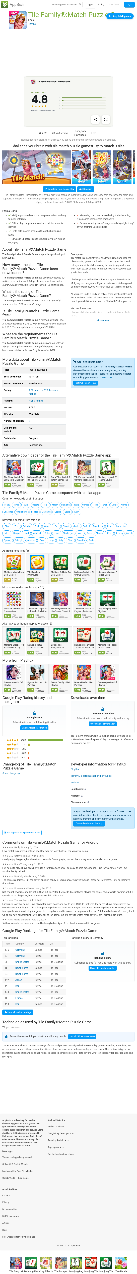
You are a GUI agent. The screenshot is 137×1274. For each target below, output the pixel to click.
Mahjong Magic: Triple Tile (37, 477)
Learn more (106, 377)
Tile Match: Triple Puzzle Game (37, 608)
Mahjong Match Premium (14, 572)
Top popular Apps (56, 1147)
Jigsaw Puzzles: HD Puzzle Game (37, 682)
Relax (109, 526)
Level (26, 533)
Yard (80, 533)
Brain (105, 505)
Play (7, 526)
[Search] (80, 4)
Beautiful (81, 540)
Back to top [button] (129, 1246)
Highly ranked (36, 400)
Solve (47, 533)
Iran (18, 986)
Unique (16, 533)
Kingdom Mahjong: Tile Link (107, 572)
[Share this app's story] (95, 119)
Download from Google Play (60, 189)
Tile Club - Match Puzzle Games (14, 608)
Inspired (34, 512)
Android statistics (56, 1126)
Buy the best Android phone (61, 1154)
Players (99, 533)
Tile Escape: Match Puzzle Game (84, 477)
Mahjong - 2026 (35, 645)
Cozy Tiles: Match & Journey (61, 477)
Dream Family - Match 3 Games (61, 682)
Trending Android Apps (58, 1140)
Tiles (95, 505)
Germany (20, 950)
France (19, 998)
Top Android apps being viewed (17, 1157)
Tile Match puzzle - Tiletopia (84, 608)
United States (22, 962)
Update (35, 505)
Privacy (5, 1202)
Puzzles (57, 512)
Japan (19, 980)
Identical (37, 533)
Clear (46, 526)
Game (124, 505)
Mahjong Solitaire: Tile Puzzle (84, 572)
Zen (16, 526)
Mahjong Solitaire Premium (61, 572)
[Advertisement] (68, 53)
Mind (7, 533)
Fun (56, 526)
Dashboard (114, 4)
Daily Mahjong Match (107, 608)
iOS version (86, 189)
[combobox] (64, 4)
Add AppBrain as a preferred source (23, 832)
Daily (60, 540)
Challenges (68, 533)
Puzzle (76, 505)
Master (76, 526)
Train (91, 540)
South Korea (22, 968)
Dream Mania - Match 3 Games (84, 682)
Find (109, 533)
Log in (129, 4)
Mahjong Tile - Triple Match (107, 645)
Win (26, 505)
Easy (41, 540)
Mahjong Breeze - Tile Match (14, 645)
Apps (90, 4)
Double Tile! (56, 645)
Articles (6, 1223)
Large (51, 540)
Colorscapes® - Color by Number (14, 682)
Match (55, 505)
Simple (129, 533)
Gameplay (121, 526)
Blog (4, 1230)
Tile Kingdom (34, 572)
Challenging (21, 512)
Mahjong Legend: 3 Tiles (107, 477)
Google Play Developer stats (61, 1133)
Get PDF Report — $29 (86, 383)
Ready (7, 505)
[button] (103, 789)
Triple (37, 526)
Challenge (8, 512)
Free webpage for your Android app (18, 1237)
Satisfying (19, 540)
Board (67, 512)
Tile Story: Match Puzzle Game (14, 477)
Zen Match (121, 1271)
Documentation (9, 1209)
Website (75, 782)
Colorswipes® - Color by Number (107, 682)
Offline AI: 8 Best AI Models (15, 1164)
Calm (89, 533)
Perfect (86, 526)
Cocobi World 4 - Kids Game (15, 1178)
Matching (46, 512)
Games (85, 505)
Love (56, 533)
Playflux (26, 660)
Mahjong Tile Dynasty (84, 645)
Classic (66, 526)
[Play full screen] (105, 119)
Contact (6, 1195)
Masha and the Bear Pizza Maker (17, 1171)
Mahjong (65, 505)
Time (16, 505)
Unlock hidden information (34, 728)
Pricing (101, 4)
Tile (45, 505)
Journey (119, 533)
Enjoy (76, 512)
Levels (114, 505)
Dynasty (8, 540)
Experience (98, 526)
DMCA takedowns (10, 1216)
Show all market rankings (19, 1012)
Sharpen (31, 540)
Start (70, 540)
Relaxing (27, 526)
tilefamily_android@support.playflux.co (91, 775)
